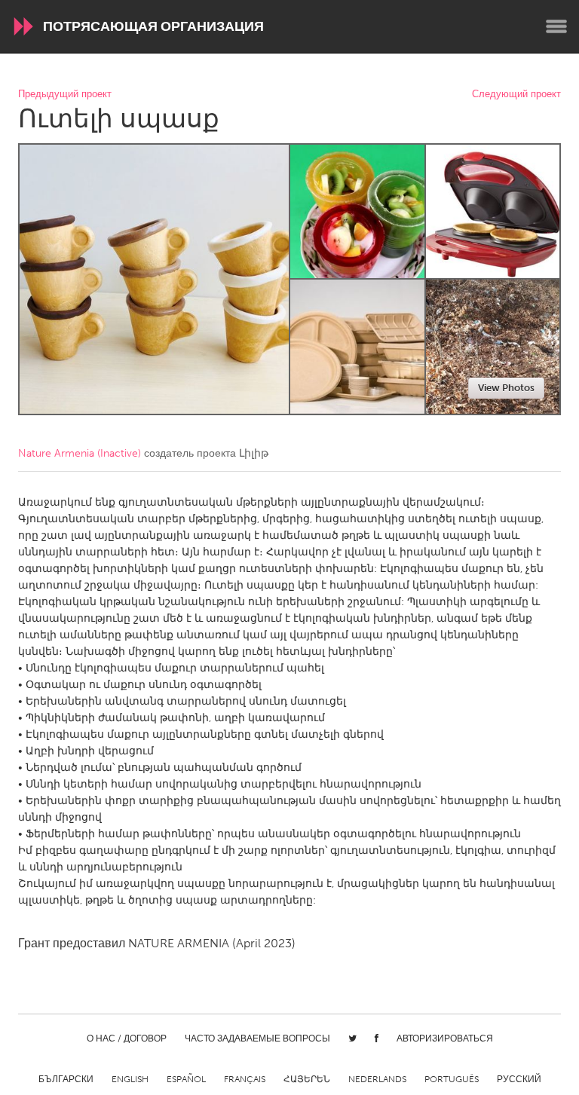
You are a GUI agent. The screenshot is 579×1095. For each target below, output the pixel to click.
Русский (519, 1079)
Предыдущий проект (65, 94)
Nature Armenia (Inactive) (79, 453)
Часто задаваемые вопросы (257, 1038)
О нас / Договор (127, 1038)
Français (244, 1079)
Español (186, 1079)
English (130, 1079)
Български (65, 1079)
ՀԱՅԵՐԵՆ (306, 1079)
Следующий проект (516, 94)
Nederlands (377, 1079)
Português (451, 1079)
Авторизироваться (445, 1038)
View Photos (506, 387)
